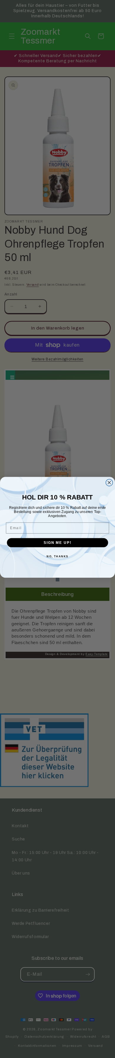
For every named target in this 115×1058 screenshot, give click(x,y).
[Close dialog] (109, 482)
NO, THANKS (57, 556)
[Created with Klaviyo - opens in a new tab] (57, 579)
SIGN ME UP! (57, 542)
